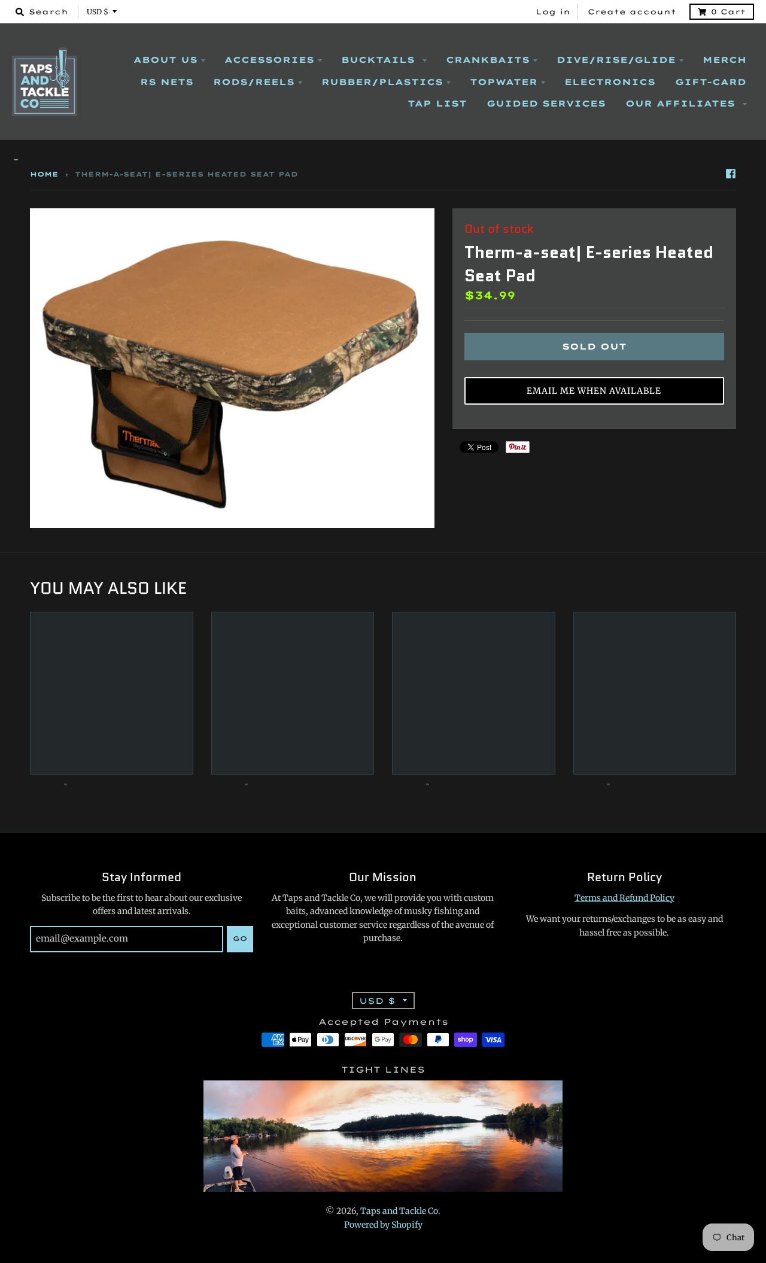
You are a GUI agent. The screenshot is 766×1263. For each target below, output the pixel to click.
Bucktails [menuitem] (380, 59)
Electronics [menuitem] (609, 82)
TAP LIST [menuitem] (437, 103)
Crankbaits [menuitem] (488, 59)
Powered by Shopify (383, 1224)
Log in (553, 11)
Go (240, 938)
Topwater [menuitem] (503, 82)
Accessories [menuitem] (269, 59)
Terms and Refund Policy (624, 897)
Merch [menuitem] (724, 59)
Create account (632, 11)
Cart (728, 11)
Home (44, 174)
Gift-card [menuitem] (710, 82)
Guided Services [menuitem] (546, 103)
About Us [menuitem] (165, 59)
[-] (383, 160)
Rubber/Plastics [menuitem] (382, 82)
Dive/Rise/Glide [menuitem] (616, 59)
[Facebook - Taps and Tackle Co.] (730, 173)
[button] (594, 391)
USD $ (97, 11)
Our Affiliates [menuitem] (682, 103)
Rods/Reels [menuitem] (253, 82)
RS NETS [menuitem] (166, 82)
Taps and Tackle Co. (400, 1211)
